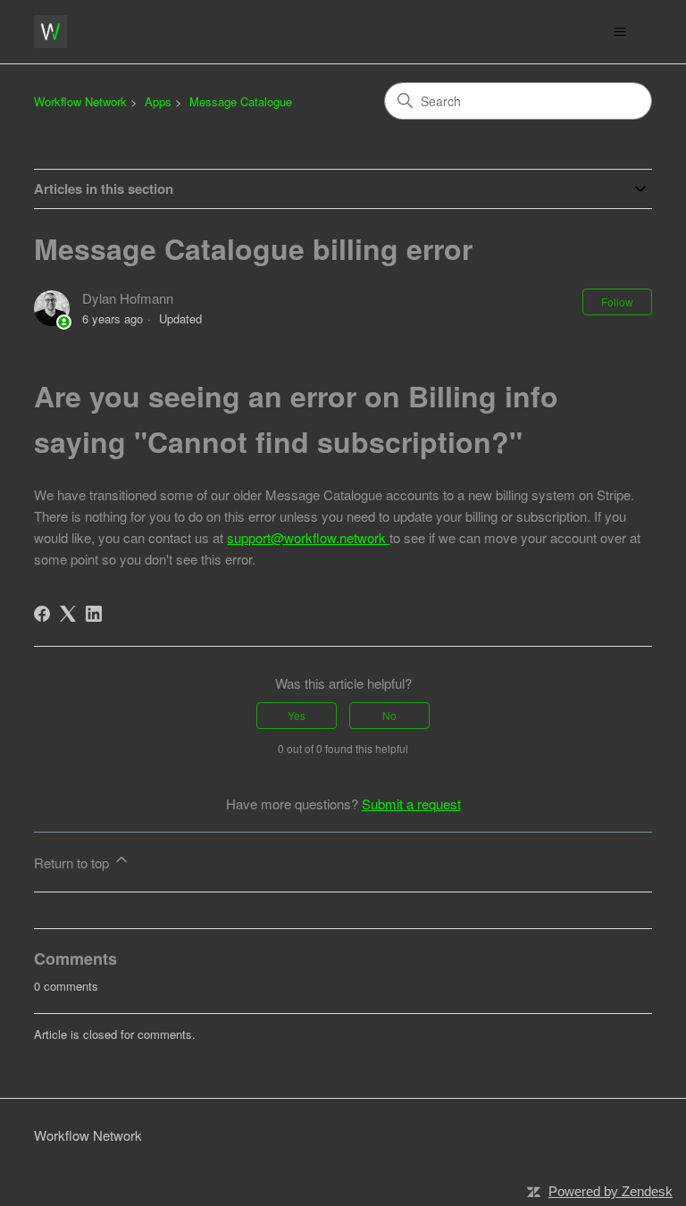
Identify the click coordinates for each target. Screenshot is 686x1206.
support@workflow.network (308, 537)
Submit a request (411, 803)
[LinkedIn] (94, 614)
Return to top (73, 862)
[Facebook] (42, 614)
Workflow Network (80, 101)
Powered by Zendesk (610, 1191)
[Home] (50, 31)
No (389, 715)
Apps (158, 101)
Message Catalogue (240, 101)
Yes (296, 715)
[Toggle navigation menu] (620, 32)
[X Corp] (68, 614)
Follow (617, 301)
